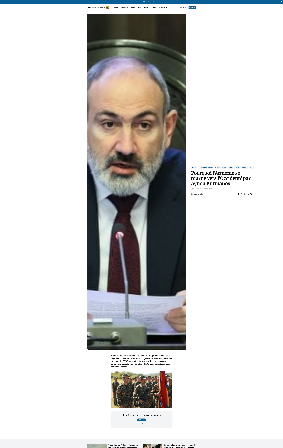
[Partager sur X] (242, 194)
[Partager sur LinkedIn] (245, 194)
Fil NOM (194, 167)
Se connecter (183, 7)
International (124, 7)
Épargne (146, 7)
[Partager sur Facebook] (238, 194)
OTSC (238, 167)
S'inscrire (192, 7)
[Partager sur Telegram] (248, 194)
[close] (281, 2)
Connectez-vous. (149, 424)
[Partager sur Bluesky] (251, 194)
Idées (139, 7)
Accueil (116, 7)
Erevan (224, 167)
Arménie (217, 167)
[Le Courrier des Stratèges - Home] (98, 7)
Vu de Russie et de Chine (206, 167)
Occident (231, 167)
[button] (172, 7)
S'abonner (141, 420)
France (133, 7)
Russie (251, 167)
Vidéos (154, 7)
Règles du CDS (163, 7)
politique (244, 167)
